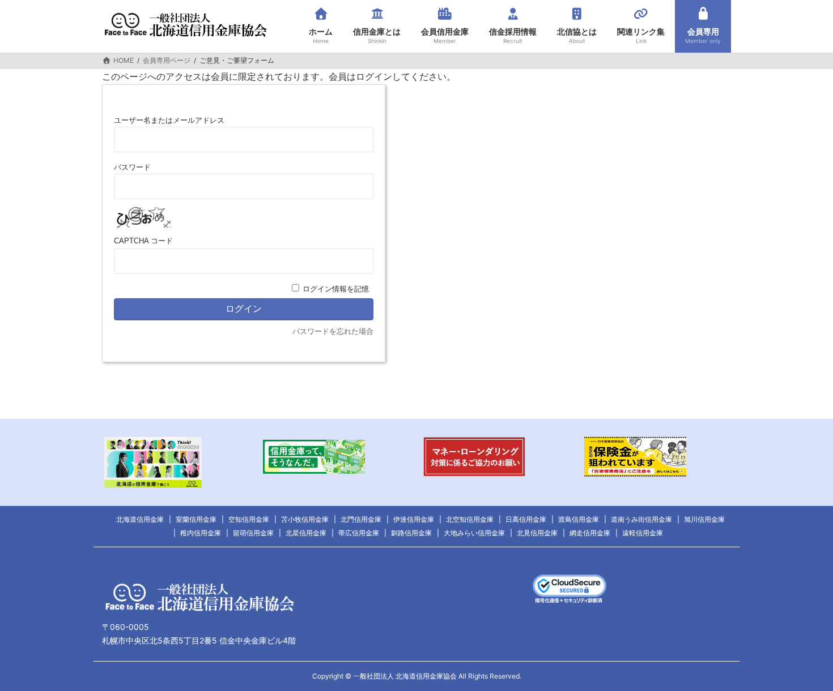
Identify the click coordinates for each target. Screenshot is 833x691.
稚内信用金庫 (200, 533)
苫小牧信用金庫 (305, 519)
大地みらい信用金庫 (474, 533)
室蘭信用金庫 (196, 519)
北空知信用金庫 (470, 519)
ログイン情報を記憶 (336, 289)
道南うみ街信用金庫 (641, 519)
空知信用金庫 (248, 519)
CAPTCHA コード (143, 241)
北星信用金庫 (306, 533)
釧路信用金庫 (411, 533)
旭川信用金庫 (704, 519)
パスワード (132, 167)
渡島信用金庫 (578, 519)
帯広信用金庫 (358, 533)
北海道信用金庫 (140, 519)
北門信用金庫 (361, 519)
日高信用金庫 (525, 519)
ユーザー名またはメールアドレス (169, 120)
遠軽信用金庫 (642, 533)
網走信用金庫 (590, 533)
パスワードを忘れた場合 (332, 331)
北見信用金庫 (537, 533)
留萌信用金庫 (253, 533)
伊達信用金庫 (413, 519)
